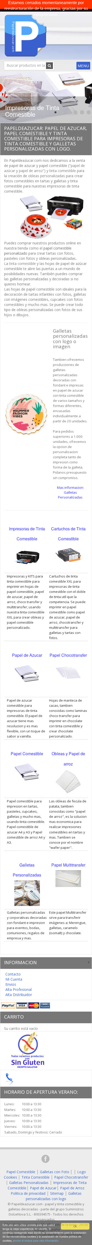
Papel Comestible (20, 1171)
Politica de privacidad (28, 1193)
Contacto (13, 974)
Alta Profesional (18, 989)
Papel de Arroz (72, 1188)
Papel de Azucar (43, 1188)
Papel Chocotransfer (71, 1177)
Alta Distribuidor (18, 994)
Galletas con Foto (54, 1171)
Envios (10, 984)
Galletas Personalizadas (29, 1182)
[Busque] (49, 65)
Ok (75, 1226)
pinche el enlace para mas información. (36, 1240)
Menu (83, 65)
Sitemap (57, 1193)
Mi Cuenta (13, 979)
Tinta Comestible (35, 1177)
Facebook (45, 1159)
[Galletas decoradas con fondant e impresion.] (26, 413)
